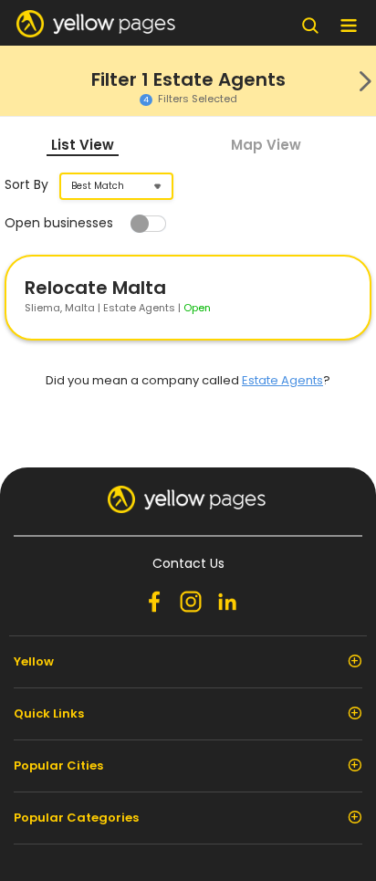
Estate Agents (282, 380)
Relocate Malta (95, 287)
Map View (266, 144)
